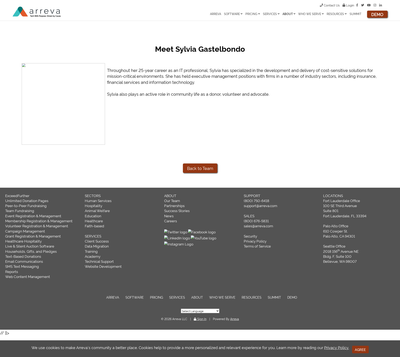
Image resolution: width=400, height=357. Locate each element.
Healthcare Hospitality (23, 241)
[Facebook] (357, 5)
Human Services (98, 200)
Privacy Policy (255, 241)
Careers (170, 220)
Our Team (172, 200)
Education (93, 215)
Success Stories (177, 210)
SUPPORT (252, 195)
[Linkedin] (380, 5)
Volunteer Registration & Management (36, 225)
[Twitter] (362, 5)
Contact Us (331, 5)
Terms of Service (257, 246)
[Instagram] (374, 5)
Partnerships (174, 205)
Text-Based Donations (23, 256)
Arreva (234, 319)
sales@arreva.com (258, 225)
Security (250, 236)
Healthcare (94, 220)
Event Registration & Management (33, 215)
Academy (92, 256)
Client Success (97, 241)
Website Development (103, 266)
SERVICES (93, 236)
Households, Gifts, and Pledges (31, 251)
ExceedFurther (17, 195)
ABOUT (170, 195)
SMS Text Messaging (22, 266)
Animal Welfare (97, 210)
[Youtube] (369, 5)
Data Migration (97, 246)
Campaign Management (25, 231)
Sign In (201, 319)
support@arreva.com (260, 205)
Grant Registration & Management (33, 236)
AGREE (360, 349)
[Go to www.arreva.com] (37, 12)
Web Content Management (27, 276)
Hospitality (93, 205)
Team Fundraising (19, 210)
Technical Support (99, 261)
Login (349, 5)
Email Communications (24, 261)
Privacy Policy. (336, 347)
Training (91, 251)
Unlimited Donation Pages (26, 200)
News (169, 215)
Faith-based (94, 225)
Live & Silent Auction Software (29, 246)
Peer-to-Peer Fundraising (26, 205)
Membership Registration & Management (38, 220)
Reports (11, 271)
